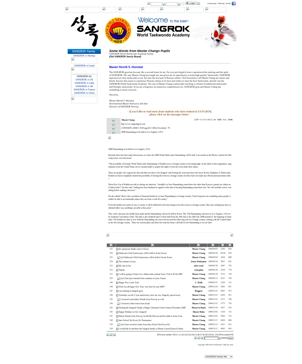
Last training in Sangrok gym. (131, 291)
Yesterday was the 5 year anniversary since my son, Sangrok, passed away (149, 295)
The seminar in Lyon (127, 261)
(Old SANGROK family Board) (125, 56)
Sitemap (221, 3)
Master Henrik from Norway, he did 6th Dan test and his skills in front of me (150, 316)
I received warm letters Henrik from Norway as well (142, 299)
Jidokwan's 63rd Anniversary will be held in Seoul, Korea (143, 253)
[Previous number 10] (166, 334)
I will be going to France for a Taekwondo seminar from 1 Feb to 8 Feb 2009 (150, 274)
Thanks (122, 270)
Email (228, 3)
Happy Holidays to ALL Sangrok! (133, 312)
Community (211, 3)
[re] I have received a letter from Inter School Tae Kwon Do (145, 324)
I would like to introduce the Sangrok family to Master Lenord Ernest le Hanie (151, 328)
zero (231, 345)
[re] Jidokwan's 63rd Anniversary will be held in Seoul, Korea (146, 257)
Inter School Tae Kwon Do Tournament (135, 320)
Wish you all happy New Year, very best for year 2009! (142, 287)
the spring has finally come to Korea (134, 249)
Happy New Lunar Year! (129, 282)
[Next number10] (226, 334)
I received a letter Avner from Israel (135, 303)
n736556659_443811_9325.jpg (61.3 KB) (138, 128)
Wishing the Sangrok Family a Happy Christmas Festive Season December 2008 (152, 307)
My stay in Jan (125, 266)
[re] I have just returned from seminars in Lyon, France (143, 278)
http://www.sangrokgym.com (133, 124)
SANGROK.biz (84, 76)
